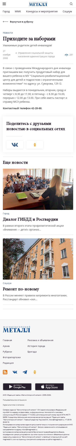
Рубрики (7, 351)
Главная (7, 340)
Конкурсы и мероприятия (42, 11)
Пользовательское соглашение (15, 400)
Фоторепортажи (12, 357)
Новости (8, 32)
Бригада (32, 351)
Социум (67, 11)
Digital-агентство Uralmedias (13, 405)
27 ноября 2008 (6, 55)
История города (36, 346)
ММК (18, 11)
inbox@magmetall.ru (56, 420)
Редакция (8, 362)
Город (6, 11)
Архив (6, 346)
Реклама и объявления (41, 340)
